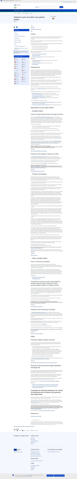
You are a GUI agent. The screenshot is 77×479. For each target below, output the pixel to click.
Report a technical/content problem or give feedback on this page (24, 426)
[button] (15, 430)
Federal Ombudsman (41, 88)
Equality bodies (16, 38)
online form (45, 163)
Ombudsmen (16, 34)
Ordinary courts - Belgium (36, 55)
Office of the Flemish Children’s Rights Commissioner (40, 104)
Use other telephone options (35, 453)
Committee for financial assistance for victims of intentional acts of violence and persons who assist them (21, 52)
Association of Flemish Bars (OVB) (37, 387)
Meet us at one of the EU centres (36, 456)
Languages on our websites (35, 465)
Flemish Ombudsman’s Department (37, 96)
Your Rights (19, 13)
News (22, 10)
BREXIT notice (33, 442)
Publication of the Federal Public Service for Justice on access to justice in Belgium (44, 362)
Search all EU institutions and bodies (53, 451)
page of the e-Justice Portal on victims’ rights (48, 410)
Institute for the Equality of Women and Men (39, 156)
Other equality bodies (17, 42)
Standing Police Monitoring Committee (38, 312)
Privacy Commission (17, 40)
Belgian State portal (35, 64)
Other (15, 44)
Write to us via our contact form (35, 454)
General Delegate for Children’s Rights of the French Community (42, 102)
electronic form (44, 324)
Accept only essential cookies (59, 475)
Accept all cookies (50, 475)
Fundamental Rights (25, 13)
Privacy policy (33, 439)
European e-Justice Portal (21, 435)
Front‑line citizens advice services (19, 46)
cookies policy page (29, 475)
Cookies (32, 469)
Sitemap (32, 443)
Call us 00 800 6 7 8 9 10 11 (35, 451)
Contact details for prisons (36, 278)
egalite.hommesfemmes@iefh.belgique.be (39, 167)
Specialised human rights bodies (19, 36)
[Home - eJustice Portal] (17, 6)
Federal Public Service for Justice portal (38, 277)
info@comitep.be (35, 330)
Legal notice (33, 468)
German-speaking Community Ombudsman (39, 97)
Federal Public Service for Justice (37, 60)
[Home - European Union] (17, 450)
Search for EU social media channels (36, 460)
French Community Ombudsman (37, 94)
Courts (15, 32)
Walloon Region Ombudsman (36, 93)
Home (15, 10)
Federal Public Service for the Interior (36, 306)
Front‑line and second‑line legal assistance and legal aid (21, 48)
